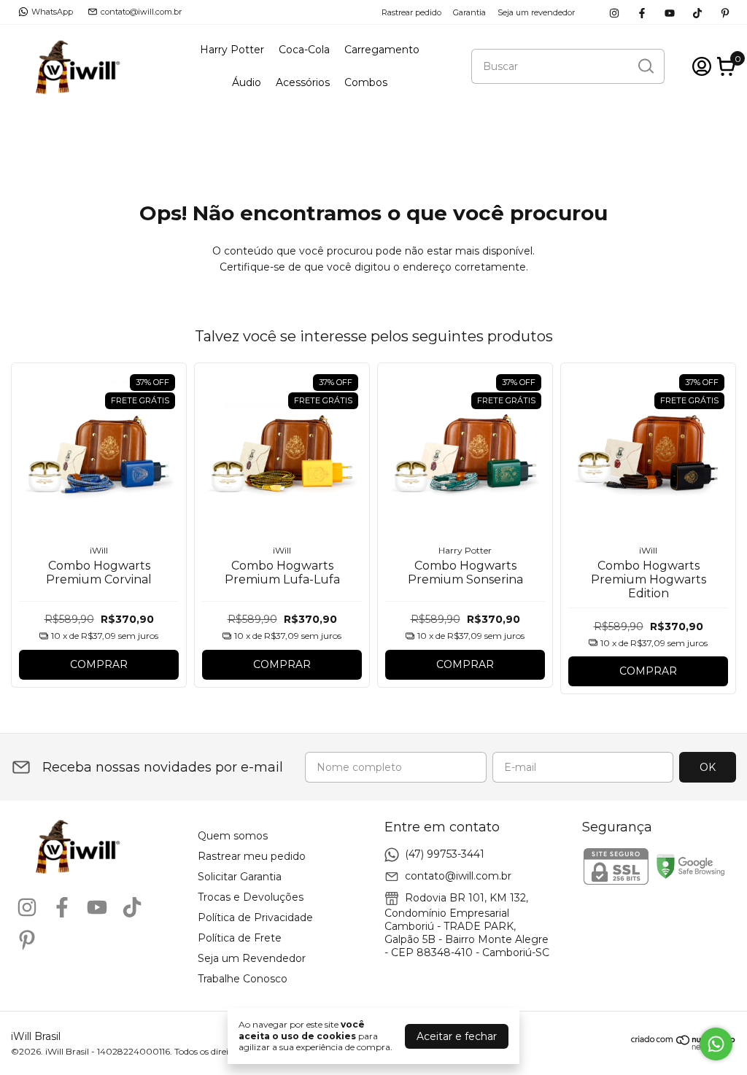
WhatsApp (52, 11)
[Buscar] (644, 65)
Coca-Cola (304, 49)
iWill (99, 550)
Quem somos (233, 835)
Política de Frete (240, 937)
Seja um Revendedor (252, 958)
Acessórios (303, 82)
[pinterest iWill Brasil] (725, 12)
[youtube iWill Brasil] (670, 12)
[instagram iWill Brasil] (614, 12)
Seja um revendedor (536, 12)
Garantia (469, 12)
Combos (365, 82)
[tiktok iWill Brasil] (697, 12)
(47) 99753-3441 (444, 854)
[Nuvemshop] (683, 1046)
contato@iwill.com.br (141, 11)
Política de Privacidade (255, 917)
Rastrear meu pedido (252, 856)
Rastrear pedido (411, 12)
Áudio (246, 82)
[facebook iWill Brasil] (642, 12)
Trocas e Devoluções (250, 897)
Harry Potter (232, 49)
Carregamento (381, 49)
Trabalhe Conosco (242, 978)
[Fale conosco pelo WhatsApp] (716, 1044)
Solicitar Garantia (240, 876)
